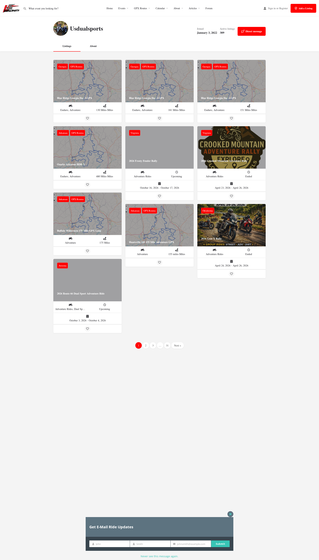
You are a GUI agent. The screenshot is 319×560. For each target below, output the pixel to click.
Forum (208, 8)
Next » (177, 345)
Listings (67, 46)
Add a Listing (306, 8)
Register (283, 8)
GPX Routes (140, 8)
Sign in (272, 8)
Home (110, 8)
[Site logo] (11, 8)
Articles (193, 8)
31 (167, 345)
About (177, 8)
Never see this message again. (159, 556)
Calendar (160, 8)
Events (121, 8)
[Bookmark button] (87, 118)
